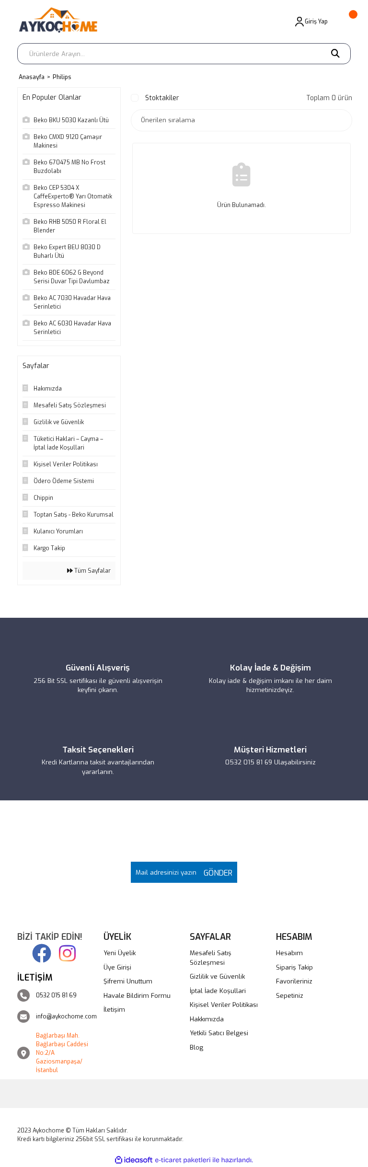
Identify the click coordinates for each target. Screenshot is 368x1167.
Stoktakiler (162, 98)
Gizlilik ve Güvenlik (217, 976)
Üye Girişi (117, 967)
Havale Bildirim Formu (137, 996)
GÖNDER (216, 873)
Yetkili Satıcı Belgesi (219, 1033)
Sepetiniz (289, 996)
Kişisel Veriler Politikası (224, 1005)
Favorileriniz (294, 981)
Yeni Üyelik (120, 953)
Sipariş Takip (294, 967)
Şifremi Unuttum (128, 981)
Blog (196, 1047)
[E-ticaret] (183, 1160)
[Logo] (61, 21)
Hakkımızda (207, 1019)
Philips (62, 77)
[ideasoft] (134, 1160)
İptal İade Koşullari (218, 991)
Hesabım (289, 953)
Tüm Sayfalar (92, 571)
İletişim (114, 1009)
